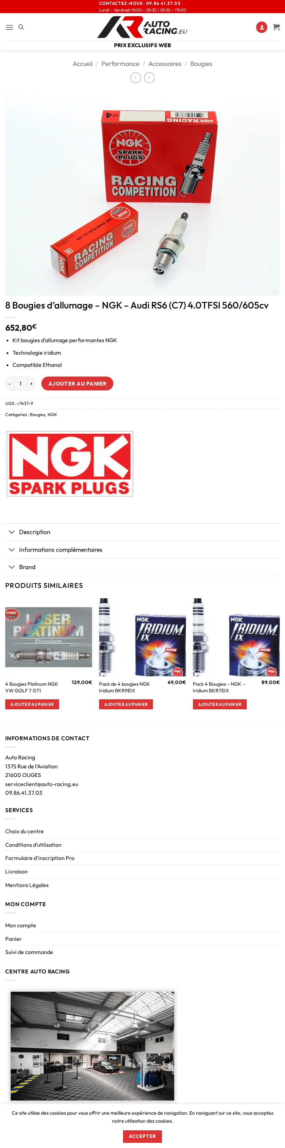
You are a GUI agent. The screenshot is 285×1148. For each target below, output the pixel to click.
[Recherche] (21, 27)
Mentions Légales (27, 884)
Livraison (16, 871)
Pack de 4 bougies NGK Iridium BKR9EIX (124, 687)
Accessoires (164, 64)
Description (34, 532)
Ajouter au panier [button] (32, 704)
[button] (9, 27)
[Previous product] (149, 77)
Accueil (82, 64)
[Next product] (135, 77)
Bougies (201, 64)
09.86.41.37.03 (23, 792)
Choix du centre (24, 831)
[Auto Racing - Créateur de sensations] (142, 27)
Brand (27, 567)
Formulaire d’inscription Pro (39, 857)
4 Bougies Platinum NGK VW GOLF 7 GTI (31, 687)
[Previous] (5, 660)
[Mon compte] (261, 27)
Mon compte (20, 925)
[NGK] (70, 464)
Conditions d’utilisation (33, 844)
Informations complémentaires (61, 550)
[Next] (279, 660)
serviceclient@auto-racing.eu (41, 783)
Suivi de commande (29, 951)
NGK (52, 414)
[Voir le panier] (276, 27)
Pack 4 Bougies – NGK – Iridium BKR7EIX (219, 687)
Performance (120, 64)
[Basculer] (12, 532)
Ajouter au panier (77, 383)
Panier (13, 938)
